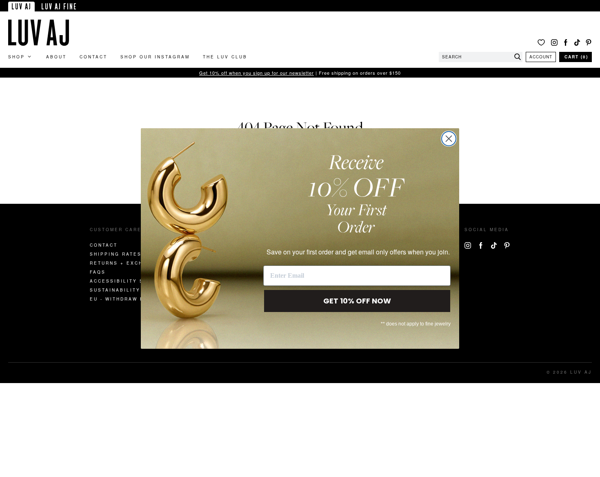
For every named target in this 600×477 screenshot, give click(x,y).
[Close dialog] (449, 139)
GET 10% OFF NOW (357, 301)
